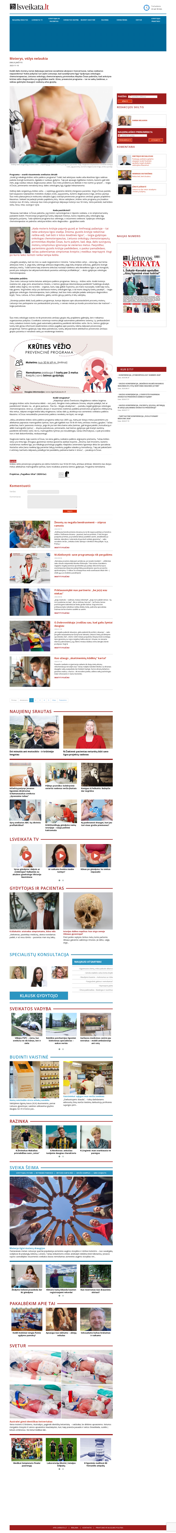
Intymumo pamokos (44, 1173)
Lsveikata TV (37, 20)
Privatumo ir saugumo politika (109, 1528)
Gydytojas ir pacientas (54, 19)
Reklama (74, 1528)
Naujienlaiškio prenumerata (135, 132)
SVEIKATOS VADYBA (71, 20)
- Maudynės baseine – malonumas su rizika (96, 977)
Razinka (104, 20)
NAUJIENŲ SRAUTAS (20, 20)
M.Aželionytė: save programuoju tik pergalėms (83, 554)
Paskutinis (63, 700)
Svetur (139, 20)
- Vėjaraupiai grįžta (105, 986)
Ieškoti (125, 101)
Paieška (122, 96)
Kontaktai (87, 1528)
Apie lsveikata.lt (60, 1528)
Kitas (54, 700)
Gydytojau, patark (24, 1173)
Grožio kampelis (83, 1173)
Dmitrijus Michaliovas (142, 156)
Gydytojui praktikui (155, 19)
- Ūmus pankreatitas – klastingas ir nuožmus (96, 990)
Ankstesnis (24, 700)
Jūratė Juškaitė (139, 187)
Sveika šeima (122, 20)
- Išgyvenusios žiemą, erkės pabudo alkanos (96, 968)
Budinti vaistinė (88, 20)
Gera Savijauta (100, 1173)
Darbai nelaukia (139, 120)
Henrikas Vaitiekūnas (142, 174)
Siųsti (69, 511)
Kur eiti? (127, 369)
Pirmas (13, 700)
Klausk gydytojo (39, 995)
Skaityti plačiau (61, 547)
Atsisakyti (155, 140)
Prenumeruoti (125, 140)
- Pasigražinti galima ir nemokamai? (99, 981)
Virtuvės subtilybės (64, 1173)
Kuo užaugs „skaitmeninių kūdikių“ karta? (80, 658)
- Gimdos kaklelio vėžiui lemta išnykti (98, 973)
